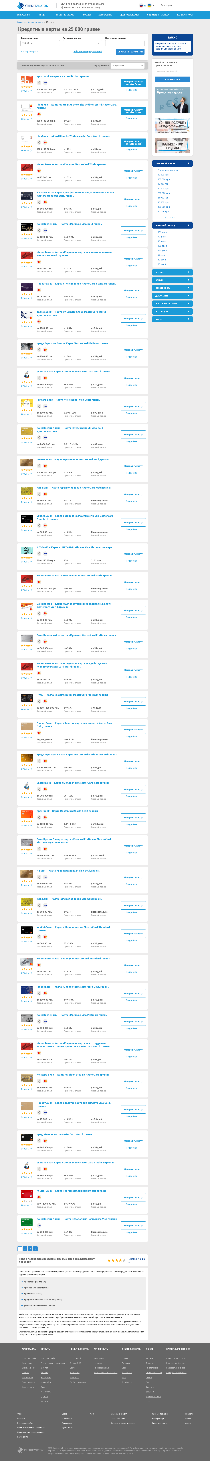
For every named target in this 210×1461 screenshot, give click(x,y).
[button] (128, 66)
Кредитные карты (65, 15)
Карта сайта (22, 1437)
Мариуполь (46, 1392)
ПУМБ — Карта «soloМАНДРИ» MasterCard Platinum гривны (72, 694)
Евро (124, 1368)
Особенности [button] (162, 288)
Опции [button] (159, 280)
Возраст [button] (159, 272)
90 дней (162, 264)
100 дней (162, 246)
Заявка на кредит (119, 1414)
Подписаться (172, 79)
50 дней (162, 236)
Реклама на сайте (25, 1423)
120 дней (162, 232)
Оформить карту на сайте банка (133, 83)
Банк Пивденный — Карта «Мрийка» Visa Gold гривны (69, 224)
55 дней (161, 255)
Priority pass (127, 1382)
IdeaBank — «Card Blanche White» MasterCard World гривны (73, 136)
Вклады (87, 15)
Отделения (67, 1418)
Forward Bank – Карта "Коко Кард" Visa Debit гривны (69, 399)
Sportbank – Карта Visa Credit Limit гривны (63, 76)
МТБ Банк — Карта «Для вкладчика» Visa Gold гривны (69, 898)
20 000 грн (163, 188)
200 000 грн (164, 193)
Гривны (125, 1358)
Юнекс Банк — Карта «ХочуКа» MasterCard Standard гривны (73, 958)
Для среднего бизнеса (176, 1373)
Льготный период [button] (165, 225)
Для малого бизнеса (175, 1358)
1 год (148, 1401)
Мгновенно (27, 1363)
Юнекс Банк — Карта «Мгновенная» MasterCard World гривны (74, 575)
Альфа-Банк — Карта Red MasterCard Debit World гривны (71, 1190)
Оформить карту (133, 171)
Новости (189, 1414)
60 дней (162, 259)
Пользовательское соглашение (31, 1432)
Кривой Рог (46, 1382)
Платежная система (115, 38)
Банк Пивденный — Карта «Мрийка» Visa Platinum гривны (72, 1015)
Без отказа (74, 1377)
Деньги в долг (28, 1368)
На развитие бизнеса (175, 1368)
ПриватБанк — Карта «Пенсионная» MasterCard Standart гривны (77, 283)
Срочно (73, 1368)
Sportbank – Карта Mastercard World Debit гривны (67, 811)
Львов (44, 1387)
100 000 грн (164, 179)
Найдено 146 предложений (87, 51)
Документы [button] (161, 296)
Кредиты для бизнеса (158, 15)
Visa (124, 1377)
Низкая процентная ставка (105, 1373)
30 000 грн (163, 202)
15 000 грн (163, 184)
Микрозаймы (24, 15)
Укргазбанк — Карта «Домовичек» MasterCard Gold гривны (73, 782)
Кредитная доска (159, 1423)
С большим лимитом (168, 170)
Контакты (21, 1418)
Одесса (44, 1397)
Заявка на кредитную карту (123, 1423)
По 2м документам (78, 1382)
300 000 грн (164, 207)
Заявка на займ (118, 1418)
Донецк (44, 1373)
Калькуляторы (185, 15)
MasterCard (74, 1373)
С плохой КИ (75, 1363)
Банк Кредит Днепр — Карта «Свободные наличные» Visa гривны (77, 1219)
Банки (64, 1414)
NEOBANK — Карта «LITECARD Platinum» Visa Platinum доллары (75, 547)
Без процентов (28, 1382)
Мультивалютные (153, 1397)
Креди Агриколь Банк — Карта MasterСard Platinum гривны (73, 343)
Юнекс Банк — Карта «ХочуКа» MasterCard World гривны (71, 164)
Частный (25, 1373)
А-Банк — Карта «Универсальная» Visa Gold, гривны (68, 870)
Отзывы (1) (26, 414)
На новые (98, 1363)
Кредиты (43, 15)
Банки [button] (158, 319)
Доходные (150, 1363)
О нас (19, 1414)
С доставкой (75, 1358)
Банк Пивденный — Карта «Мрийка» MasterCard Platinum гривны (76, 635)
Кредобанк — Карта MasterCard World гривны (65, 1134)
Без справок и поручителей (53, 1363)
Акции (188, 1423)
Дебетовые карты (130, 15)
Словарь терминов (160, 1414)
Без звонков (27, 1377)
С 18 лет (44, 1368)
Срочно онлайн (29, 1358)
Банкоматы (67, 1423)
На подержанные (101, 1368)
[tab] (172, 163)
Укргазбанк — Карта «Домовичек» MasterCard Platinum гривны (75, 1162)
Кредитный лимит (29, 38)
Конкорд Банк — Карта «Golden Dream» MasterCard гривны (73, 1074)
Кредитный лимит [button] (165, 163)
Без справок (99, 1358)
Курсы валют (67, 1428)
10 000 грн (163, 174)
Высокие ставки (153, 1358)
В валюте (150, 1387)
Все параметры (28, 51)
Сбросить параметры (130, 51)
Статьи (188, 1418)
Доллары (126, 1363)
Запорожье (46, 1377)
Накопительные (153, 1368)
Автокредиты (106, 15)
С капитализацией (154, 1373)
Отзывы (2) (26, 119)
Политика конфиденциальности (31, 1428)
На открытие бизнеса (175, 1363)
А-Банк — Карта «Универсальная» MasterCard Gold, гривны (73, 459)
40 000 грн (163, 211)
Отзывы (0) (26, 91)
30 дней (162, 241)
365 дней (162, 250)
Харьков (44, 1401)
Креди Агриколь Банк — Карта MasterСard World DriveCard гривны (77, 754)
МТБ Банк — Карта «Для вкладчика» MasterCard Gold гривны (74, 487)
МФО (92, 1414)
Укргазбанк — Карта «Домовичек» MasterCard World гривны (74, 371)
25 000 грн (27, 43)
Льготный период (72, 38)
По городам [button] (161, 311)
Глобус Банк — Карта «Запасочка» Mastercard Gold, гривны (73, 986)
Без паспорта (28, 1387)
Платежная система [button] (166, 303)
